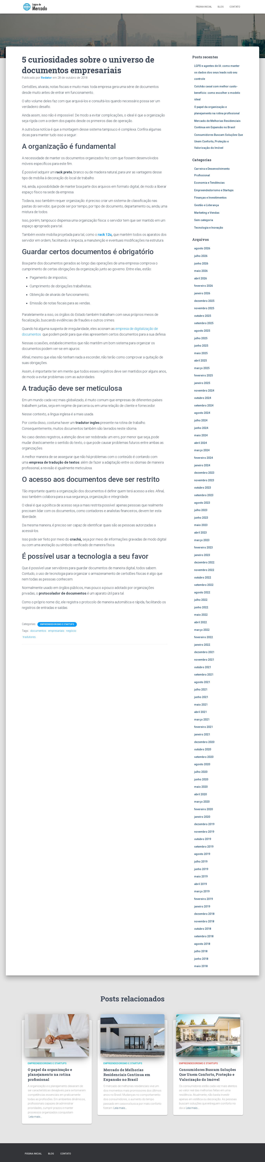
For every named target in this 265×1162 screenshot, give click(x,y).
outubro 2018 (202, 928)
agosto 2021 (202, 682)
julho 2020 (200, 771)
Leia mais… (35, 1116)
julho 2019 (200, 861)
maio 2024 (201, 435)
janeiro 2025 (202, 383)
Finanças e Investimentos (210, 197)
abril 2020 (200, 794)
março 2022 (202, 629)
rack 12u (105, 234)
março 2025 (202, 368)
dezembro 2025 (204, 300)
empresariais (56, 630)
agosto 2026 (202, 248)
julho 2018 (200, 951)
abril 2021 (200, 712)
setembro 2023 (203, 495)
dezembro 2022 (204, 562)
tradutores (29, 637)
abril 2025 (200, 360)
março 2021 (202, 719)
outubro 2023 (202, 487)
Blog (221, 6)
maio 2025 (201, 353)
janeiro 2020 (202, 816)
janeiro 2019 (202, 906)
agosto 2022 (202, 592)
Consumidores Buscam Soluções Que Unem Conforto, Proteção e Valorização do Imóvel (218, 141)
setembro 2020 (203, 756)
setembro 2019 (203, 846)
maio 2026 (201, 270)
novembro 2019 (204, 831)
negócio (71, 630)
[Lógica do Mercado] (35, 7)
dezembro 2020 (204, 742)
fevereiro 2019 (203, 898)
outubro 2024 (202, 397)
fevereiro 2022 (203, 637)
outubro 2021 (202, 667)
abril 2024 (200, 442)
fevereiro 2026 (203, 285)
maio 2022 (201, 614)
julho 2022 (200, 599)
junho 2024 (201, 428)
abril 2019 (200, 884)
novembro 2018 (204, 921)
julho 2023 (200, 510)
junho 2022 (201, 607)
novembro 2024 (204, 390)
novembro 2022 (204, 570)
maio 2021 (201, 704)
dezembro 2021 (204, 652)
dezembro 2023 (204, 472)
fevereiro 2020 (203, 809)
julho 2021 (200, 689)
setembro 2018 (203, 936)
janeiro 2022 (202, 644)
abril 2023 (200, 532)
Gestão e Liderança (206, 205)
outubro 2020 (202, 749)
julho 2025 (200, 338)
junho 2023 (201, 517)
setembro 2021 (203, 674)
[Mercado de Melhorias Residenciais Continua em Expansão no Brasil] (132, 1035)
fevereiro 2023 (203, 547)
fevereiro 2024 (203, 457)
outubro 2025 (202, 315)
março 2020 (202, 801)
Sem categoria (203, 220)
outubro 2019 (202, 839)
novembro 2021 (204, 659)
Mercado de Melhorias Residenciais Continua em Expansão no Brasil (126, 1074)
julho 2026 (200, 255)
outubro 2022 (202, 577)
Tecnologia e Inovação (208, 227)
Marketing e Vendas (206, 212)
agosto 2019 (202, 854)
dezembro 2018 (204, 913)
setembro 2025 (203, 323)
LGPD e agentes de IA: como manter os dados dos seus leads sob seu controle (217, 72)
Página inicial (204, 6)
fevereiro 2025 (203, 375)
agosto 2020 (202, 764)
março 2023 (202, 540)
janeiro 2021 (202, 734)
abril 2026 (200, 278)
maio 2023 (201, 525)
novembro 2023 (204, 480)
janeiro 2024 (202, 465)
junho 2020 (201, 779)
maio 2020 (201, 786)
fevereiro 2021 (203, 726)
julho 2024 (200, 420)
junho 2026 (201, 263)
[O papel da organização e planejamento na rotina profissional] (57, 1035)
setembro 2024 (203, 405)
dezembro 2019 (204, 824)
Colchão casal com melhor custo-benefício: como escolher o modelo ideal (217, 93)
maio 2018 (201, 966)
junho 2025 (201, 345)
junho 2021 (201, 697)
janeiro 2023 (202, 555)
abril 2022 (200, 622)
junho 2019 (201, 869)
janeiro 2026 (202, 293)
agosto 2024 (202, 412)
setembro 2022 (203, 584)
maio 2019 (201, 876)
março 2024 (202, 450)
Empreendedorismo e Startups (57, 624)
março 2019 (202, 891)
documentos (38, 630)
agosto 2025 (202, 330)
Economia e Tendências (209, 182)
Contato (234, 6)
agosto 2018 (202, 943)
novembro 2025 (204, 308)
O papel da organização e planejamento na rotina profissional (50, 1074)
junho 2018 (201, 958)
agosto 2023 (202, 502)
